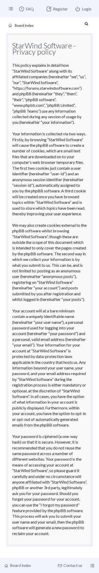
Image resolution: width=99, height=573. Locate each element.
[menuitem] (26, 9)
